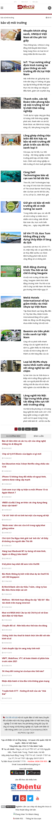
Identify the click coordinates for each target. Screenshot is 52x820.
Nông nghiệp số (26, 726)
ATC (15, 2)
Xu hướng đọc (13, 436)
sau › (28, 429)
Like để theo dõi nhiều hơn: (26, 779)
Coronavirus (37, 729)
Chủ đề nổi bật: (11, 717)
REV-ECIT (25, 2)
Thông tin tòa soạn (33, 818)
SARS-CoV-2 (19, 729)
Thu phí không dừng (30, 723)
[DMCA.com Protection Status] (8, 806)
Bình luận (39, 436)
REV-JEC (35, 2)
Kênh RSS (19, 818)
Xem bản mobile (26, 768)
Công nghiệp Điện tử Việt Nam (32, 720)
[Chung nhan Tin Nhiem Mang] (26, 814)
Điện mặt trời (13, 720)
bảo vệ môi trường (7, 17)
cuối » (34, 429)
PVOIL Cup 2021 (27, 732)
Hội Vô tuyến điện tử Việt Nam (30, 717)
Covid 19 (27, 729)
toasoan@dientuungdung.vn (28, 764)
